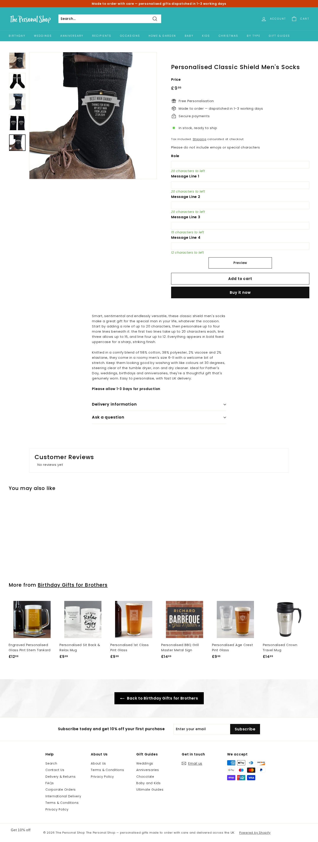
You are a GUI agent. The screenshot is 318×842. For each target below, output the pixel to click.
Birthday (17, 36)
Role (175, 155)
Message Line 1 (185, 176)
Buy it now (240, 292)
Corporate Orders (60, 789)
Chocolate (145, 776)
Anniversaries (147, 770)
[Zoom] (92, 115)
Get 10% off (21, 830)
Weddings (43, 36)
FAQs (49, 783)
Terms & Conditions (62, 803)
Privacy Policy (57, 809)
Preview (240, 263)
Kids (206, 36)
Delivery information (114, 404)
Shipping (199, 139)
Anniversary (71, 36)
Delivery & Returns (60, 776)
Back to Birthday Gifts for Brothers (162, 698)
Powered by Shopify (255, 833)
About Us (98, 763)
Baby (189, 36)
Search (51, 763)
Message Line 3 (185, 217)
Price (176, 79)
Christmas (228, 36)
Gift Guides (279, 36)
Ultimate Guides (149, 789)
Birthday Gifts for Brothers (73, 584)
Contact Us (54, 770)
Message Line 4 (186, 237)
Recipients (101, 36)
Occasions (130, 36)
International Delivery (63, 796)
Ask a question (108, 417)
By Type (253, 36)
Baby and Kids (148, 783)
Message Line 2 (185, 196)
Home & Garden (162, 36)
